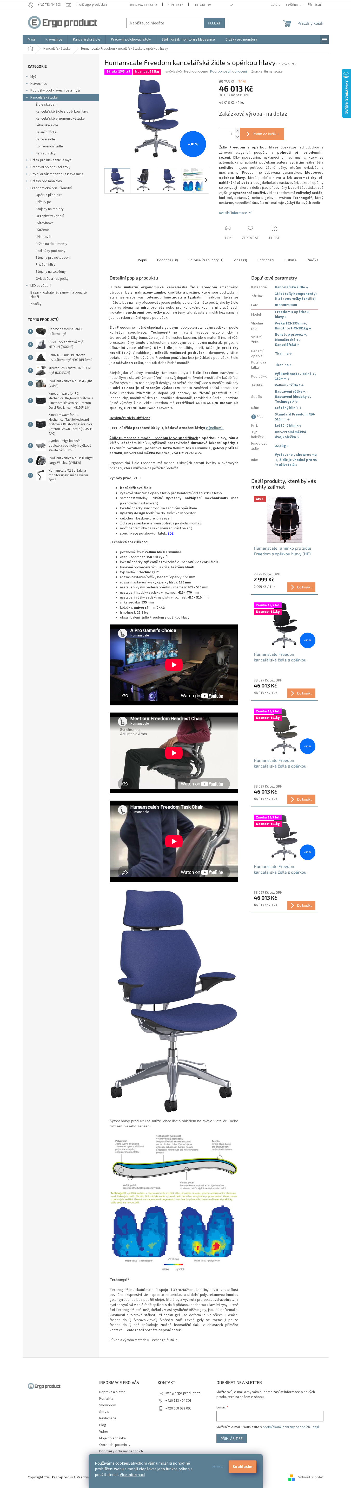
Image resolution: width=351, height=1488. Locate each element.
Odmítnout (218, 1466)
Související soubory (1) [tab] (205, 260)
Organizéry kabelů (50, 216)
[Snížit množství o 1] (237, 137)
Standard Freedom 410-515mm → (295, 417)
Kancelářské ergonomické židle (60, 118)
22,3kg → (282, 446)
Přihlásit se (232, 1438)
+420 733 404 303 (178, 1400)
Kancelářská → (287, 344)
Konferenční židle (49, 146)
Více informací (132, 1475)
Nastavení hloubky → (292, 396)
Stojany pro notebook (53, 257)
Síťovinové (45, 223)
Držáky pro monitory (46, 181)
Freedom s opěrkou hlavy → (292, 314)
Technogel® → (286, 401)
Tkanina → (283, 353)
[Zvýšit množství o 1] (237, 131)
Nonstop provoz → (290, 334)
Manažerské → (287, 339)
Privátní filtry (45, 264)
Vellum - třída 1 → (289, 385)
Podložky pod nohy (50, 251)
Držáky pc (43, 202)
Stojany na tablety (50, 209)
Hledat (214, 23)
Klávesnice (38, 83)
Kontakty (175, 5)
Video (103, 1431)
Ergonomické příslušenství (51, 188)
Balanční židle (46, 132)
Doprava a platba (143, 5)
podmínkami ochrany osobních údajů (291, 1427)
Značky (36, 304)
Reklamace (107, 1418)
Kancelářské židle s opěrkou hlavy (62, 111)
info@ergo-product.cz (182, 1393)
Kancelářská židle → (291, 287)
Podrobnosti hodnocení (228, 71)
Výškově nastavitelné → (295, 373)
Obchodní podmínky (114, 1444)
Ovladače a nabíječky (52, 278)
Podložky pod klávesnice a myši (55, 90)
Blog (102, 1425)
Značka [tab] (312, 260)
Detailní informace (233, 213)
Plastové (44, 236)
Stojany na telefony (51, 271)
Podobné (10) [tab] (167, 260)
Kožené (43, 229)
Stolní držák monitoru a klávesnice (57, 174)
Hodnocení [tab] (265, 260)
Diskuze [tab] (290, 260)
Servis (104, 1411)
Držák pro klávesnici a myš (50, 160)
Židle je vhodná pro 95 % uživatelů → (296, 462)
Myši (33, 76)
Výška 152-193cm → (290, 323)
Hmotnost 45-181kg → (293, 328)
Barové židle (45, 139)
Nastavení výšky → (290, 391)
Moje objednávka (112, 1438)
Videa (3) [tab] (240, 260)
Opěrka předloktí (49, 195)
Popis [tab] (142, 260)
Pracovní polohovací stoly (50, 167)
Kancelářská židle (44, 97)
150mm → (282, 378)
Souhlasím (243, 1467)
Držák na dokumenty (51, 243)
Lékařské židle (47, 125)
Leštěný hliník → (288, 408)
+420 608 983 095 (178, 1408)
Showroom (202, 5)
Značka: (267, 71)
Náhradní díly (45, 153)
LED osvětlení (40, 285)
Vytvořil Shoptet (310, 1477)
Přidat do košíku (266, 134)
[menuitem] (31, 39)
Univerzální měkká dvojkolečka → (290, 435)
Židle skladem (46, 104)
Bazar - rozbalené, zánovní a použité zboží (58, 295)
